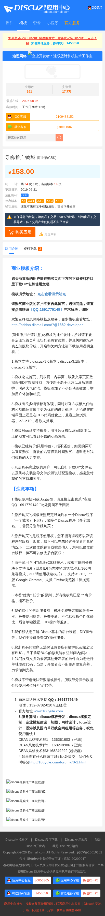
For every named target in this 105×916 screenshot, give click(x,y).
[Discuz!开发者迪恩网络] (52, 71)
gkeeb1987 (43, 127)
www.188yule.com (48, 711)
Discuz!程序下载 (46, 839)
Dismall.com (36, 852)
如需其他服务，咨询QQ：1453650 (55, 43)
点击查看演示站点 (51, 294)
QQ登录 (97, 7)
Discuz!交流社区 (16, 839)
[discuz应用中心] (36, 7)
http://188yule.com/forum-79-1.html (57, 762)
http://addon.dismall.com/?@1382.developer (47, 325)
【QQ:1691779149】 (46, 309)
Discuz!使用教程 (76, 839)
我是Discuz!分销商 (65, 846)
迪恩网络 (19, 56)
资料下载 (32, 248)
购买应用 (23, 232)
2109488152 (44, 117)
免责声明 (50, 234)
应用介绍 (11, 248)
